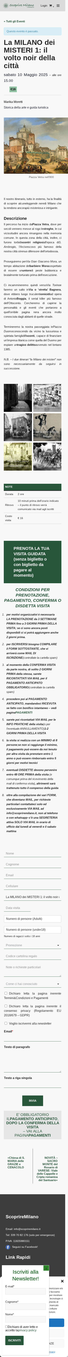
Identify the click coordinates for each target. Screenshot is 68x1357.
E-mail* (9, 1286)
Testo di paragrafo (17, 1047)
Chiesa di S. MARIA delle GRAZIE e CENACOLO (16, 1162)
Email (8, 1031)
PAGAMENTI (23, 712)
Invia (32, 1100)
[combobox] (32, 984)
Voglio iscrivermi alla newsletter (30, 1023)
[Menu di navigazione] (58, 6)
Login (44, 5)
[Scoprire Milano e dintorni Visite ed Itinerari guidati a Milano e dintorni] (19, 6)
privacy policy (27, 1330)
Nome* (9, 1314)
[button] (62, 1281)
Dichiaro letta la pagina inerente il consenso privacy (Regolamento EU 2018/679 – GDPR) (32, 1011)
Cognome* (12, 1301)
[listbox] (32, 945)
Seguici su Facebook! (25, 1246)
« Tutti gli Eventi (14, 21)
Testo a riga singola (18, 1078)
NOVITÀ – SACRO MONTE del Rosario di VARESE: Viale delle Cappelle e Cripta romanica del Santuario (47, 1169)
